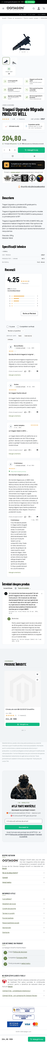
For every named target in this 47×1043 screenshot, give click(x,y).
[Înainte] (27, 52)
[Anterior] (19, 52)
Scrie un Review (29, 313)
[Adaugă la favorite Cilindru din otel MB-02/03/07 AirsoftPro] (37, 674)
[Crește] (15, 150)
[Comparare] (34, 156)
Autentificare (7, 588)
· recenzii (18, 119)
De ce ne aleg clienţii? (10, 873)
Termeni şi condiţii (8, 913)
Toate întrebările (23, 588)
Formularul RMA (21, 958)
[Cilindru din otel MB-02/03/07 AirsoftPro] (22, 689)
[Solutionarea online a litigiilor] (23, 1017)
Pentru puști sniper (31, 18)
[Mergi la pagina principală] (15, 8)
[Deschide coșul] (43, 8)
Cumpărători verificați (27, 327)
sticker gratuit (15, 172)
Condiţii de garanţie (9, 909)
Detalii (4, 868)
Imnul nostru (6, 882)
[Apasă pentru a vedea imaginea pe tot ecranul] (23, 40)
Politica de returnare (20, 952)
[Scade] (4, 150)
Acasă (4, 18)
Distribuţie (5, 932)
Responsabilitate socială (10, 923)
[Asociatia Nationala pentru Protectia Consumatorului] (23, 1010)
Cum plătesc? (7, 899)
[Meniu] (3, 8)
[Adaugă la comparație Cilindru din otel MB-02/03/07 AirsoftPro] (37, 679)
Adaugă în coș (38, 1039)
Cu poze (12, 327)
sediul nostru (25, 963)
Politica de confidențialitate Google (22, 834)
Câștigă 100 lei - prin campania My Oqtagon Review (19, 996)
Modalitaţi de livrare (9, 904)
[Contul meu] (38, 8)
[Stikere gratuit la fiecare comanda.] (23, 178)
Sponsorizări (6, 928)
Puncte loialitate (7, 918)
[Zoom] (41, 28)
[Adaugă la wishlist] (12, 156)
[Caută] (33, 8)
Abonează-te (23, 827)
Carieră (5, 878)
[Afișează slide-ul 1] (23, 730)
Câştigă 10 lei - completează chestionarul (16, 991)
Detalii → (40, 165)
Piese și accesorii (15, 18)
